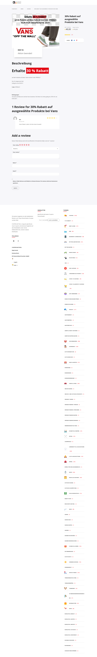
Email (14, 171)
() (72, 34)
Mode (22, 8)
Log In (15, 262)
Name (15, 162)
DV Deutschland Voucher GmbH (20, 256)
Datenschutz (15, 253)
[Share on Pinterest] (76, 40)
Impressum (15, 250)
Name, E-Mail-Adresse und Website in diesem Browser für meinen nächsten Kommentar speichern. (35, 182)
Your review (16, 152)
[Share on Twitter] (74, 40)
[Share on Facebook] (71, 40)
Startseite (14, 8)
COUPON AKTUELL (17, 247)
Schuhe (29, 8)
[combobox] (35, 148)
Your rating (16, 145)
